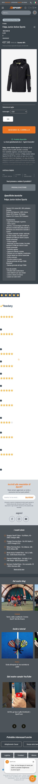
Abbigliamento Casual (11, 744)
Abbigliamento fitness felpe (11, 20)
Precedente (3, 314)
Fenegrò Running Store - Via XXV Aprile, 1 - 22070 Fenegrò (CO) (20, 542)
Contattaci (21, 755)
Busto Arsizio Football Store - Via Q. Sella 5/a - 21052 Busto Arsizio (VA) (19, 554)
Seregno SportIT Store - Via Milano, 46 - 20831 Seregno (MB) (19, 536)
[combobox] (16, 12)
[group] (17, 603)
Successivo (11, 314)
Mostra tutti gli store (19, 569)
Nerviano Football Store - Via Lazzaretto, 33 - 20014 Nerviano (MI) (20, 565)
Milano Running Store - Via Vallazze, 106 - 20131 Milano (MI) (20, 548)
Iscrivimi (29, 497)
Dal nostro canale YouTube (19, 676)
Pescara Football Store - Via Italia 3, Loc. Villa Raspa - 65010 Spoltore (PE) (19, 559)
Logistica (7, 755)
